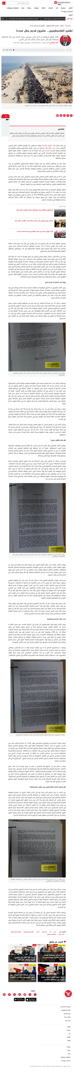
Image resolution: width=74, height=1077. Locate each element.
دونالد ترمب (55, 148)
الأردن (37, 932)
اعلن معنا (67, 1021)
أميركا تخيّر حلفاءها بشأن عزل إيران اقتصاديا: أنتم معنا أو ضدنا (43, 19)
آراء (57, 8)
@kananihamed (36, 42)
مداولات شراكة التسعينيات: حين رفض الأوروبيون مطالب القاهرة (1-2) (22, 977)
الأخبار (71, 8)
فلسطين (44, 932)
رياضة (29, 8)
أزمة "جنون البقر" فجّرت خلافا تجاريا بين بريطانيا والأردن (52, 978)
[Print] (57, 115)
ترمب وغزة (61, 934)
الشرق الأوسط (47, 145)
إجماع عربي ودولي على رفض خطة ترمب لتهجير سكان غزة (34, 221)
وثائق (62, 25)
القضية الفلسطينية (16, 932)
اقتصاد (50, 8)
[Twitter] (30, 994)
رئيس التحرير (67, 1014)
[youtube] (19, 994)
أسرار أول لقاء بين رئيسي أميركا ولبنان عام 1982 (25, 958)
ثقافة (43, 8)
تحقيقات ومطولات (13, 8)
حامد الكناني (53, 42)
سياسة (63, 8)
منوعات (36, 8)
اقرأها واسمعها (51, 934)
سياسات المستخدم (65, 1007)
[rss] (4, 994)
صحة (22, 8)
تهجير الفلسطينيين (29, 932)
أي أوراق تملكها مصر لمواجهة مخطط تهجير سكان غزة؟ (34, 210)
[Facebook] (35, 994)
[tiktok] (9, 994)
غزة (50, 932)
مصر (55, 932)
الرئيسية (68, 25)
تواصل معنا (67, 1017)
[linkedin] (14, 994)
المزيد (71, 15)
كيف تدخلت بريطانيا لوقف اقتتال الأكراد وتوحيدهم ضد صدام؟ (53, 957)
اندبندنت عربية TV (67, 11)
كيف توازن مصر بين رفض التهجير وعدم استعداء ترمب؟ (35, 231)
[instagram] (24, 994)
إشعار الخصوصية (66, 1010)
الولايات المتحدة (50, 150)
